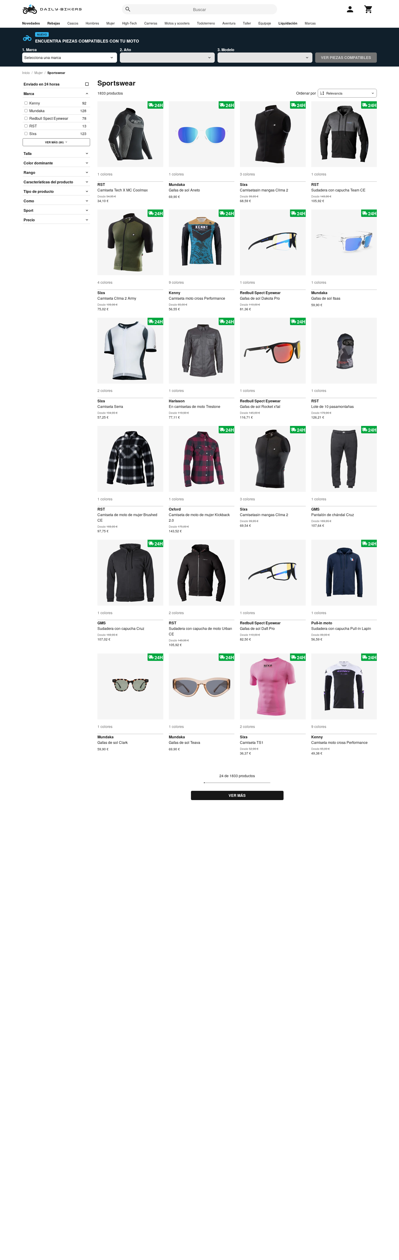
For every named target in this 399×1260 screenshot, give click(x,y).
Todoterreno (206, 23)
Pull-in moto (321, 622)
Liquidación (287, 23)
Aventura (229, 23)
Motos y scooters (177, 23)
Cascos (72, 23)
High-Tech (129, 23)
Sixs (244, 184)
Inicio (26, 72)
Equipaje (264, 23)
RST (101, 184)
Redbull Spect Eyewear (260, 292)
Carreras (150, 23)
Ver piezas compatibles (346, 57)
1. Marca (29, 49)
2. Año (125, 49)
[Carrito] (368, 9)
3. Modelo (226, 49)
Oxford (175, 509)
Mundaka (177, 184)
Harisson (177, 401)
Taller (247, 23)
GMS (315, 509)
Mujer (110, 23)
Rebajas (53, 23)
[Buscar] (128, 9)
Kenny (174, 292)
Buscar (199, 9)
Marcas (310, 23)
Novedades (31, 23)
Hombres (92, 23)
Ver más (237, 795)
